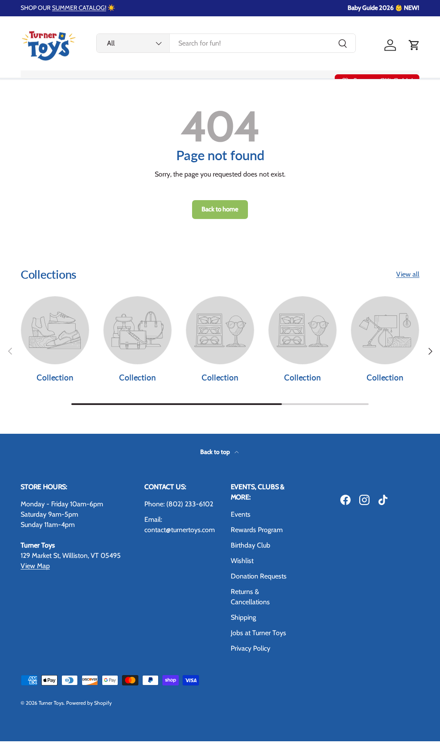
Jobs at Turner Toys (258, 633)
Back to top (215, 452)
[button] (414, 45)
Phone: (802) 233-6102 (178, 504)
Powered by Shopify (89, 703)
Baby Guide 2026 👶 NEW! (383, 8)
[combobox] (226, 43)
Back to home (220, 209)
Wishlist (242, 561)
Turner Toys (51, 703)
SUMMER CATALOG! (79, 8)
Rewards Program (257, 530)
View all (407, 274)
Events (241, 514)
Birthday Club (250, 545)
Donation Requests (259, 576)
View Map (35, 566)
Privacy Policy (250, 648)
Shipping (243, 617)
